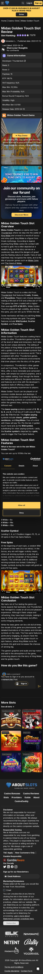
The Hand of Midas (13, 263)
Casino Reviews (31, 793)
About (36, 797)
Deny (21, 513)
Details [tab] (21, 466)
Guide (27, 797)
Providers (17, 797)
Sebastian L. (10, 41)
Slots (6, 797)
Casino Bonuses (12, 793)
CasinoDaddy (21, 801)
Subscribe (11, 923)
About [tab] (35, 466)
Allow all (21, 505)
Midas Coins (33, 260)
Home (3, 21)
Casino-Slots (13, 21)
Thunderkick (17, 61)
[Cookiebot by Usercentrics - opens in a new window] (30, 459)
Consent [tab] (7, 466)
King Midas (6, 235)
